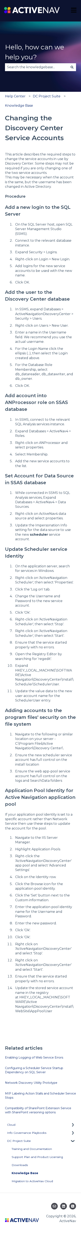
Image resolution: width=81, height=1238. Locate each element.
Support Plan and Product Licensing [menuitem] (37, 1157)
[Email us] (54, 1206)
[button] (72, 1125)
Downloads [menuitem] (20, 1165)
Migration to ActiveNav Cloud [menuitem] (32, 1181)
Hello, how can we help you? (34, 52)
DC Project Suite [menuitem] (19, 1140)
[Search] (72, 67)
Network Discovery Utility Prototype (31, 1083)
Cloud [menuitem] (11, 1124)
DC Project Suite (46, 96)
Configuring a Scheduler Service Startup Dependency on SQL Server (34, 1070)
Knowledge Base (19, 106)
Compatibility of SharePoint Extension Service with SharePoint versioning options (38, 1110)
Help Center (15, 96)
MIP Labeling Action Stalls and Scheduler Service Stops (40, 1095)
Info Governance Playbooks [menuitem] (26, 1132)
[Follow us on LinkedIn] (63, 1206)
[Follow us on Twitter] (72, 1206)
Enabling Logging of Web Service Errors (34, 1057)
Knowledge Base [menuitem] (25, 1173)
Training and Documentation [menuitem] (32, 1149)
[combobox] (36, 67)
